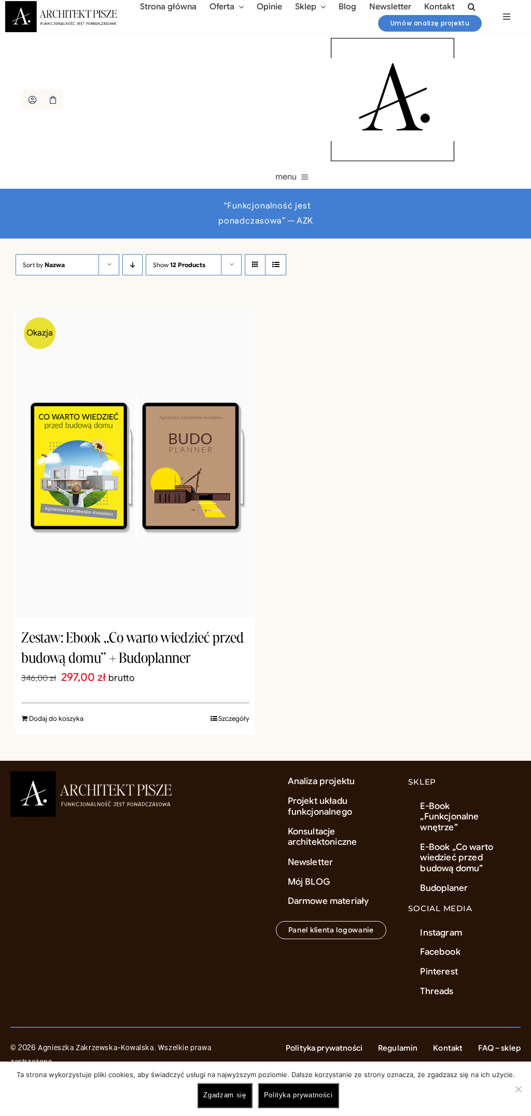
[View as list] (276, 265)
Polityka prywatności (298, 1095)
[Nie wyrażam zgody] (518, 1089)
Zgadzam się (224, 1095)
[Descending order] (132, 264)
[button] (472, 6)
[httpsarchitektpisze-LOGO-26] (93, 776)
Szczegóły (233, 718)
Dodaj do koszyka (56, 718)
